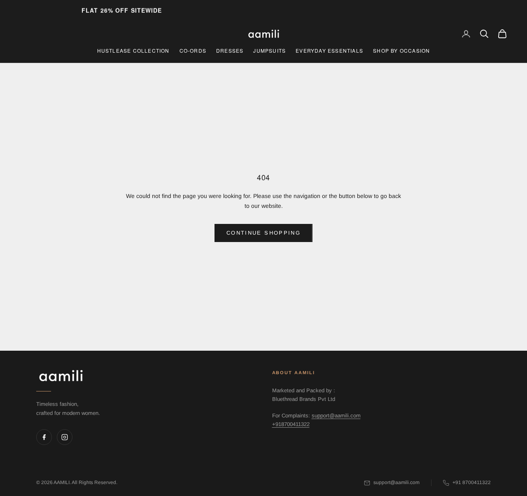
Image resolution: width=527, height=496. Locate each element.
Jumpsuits (269, 50)
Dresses (229, 50)
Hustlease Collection (133, 50)
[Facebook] (44, 437)
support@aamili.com (336, 415)
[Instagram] (64, 437)
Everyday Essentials (329, 50)
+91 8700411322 (471, 482)
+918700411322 (291, 424)
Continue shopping (263, 233)
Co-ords (193, 50)
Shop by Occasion (401, 50)
